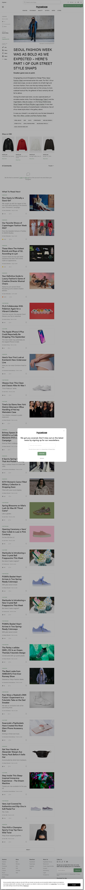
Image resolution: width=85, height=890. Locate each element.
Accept (74, 884)
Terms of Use (44, 449)
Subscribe (41, 453)
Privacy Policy (52, 449)
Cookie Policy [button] (54, 884)
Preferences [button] (26, 885)
